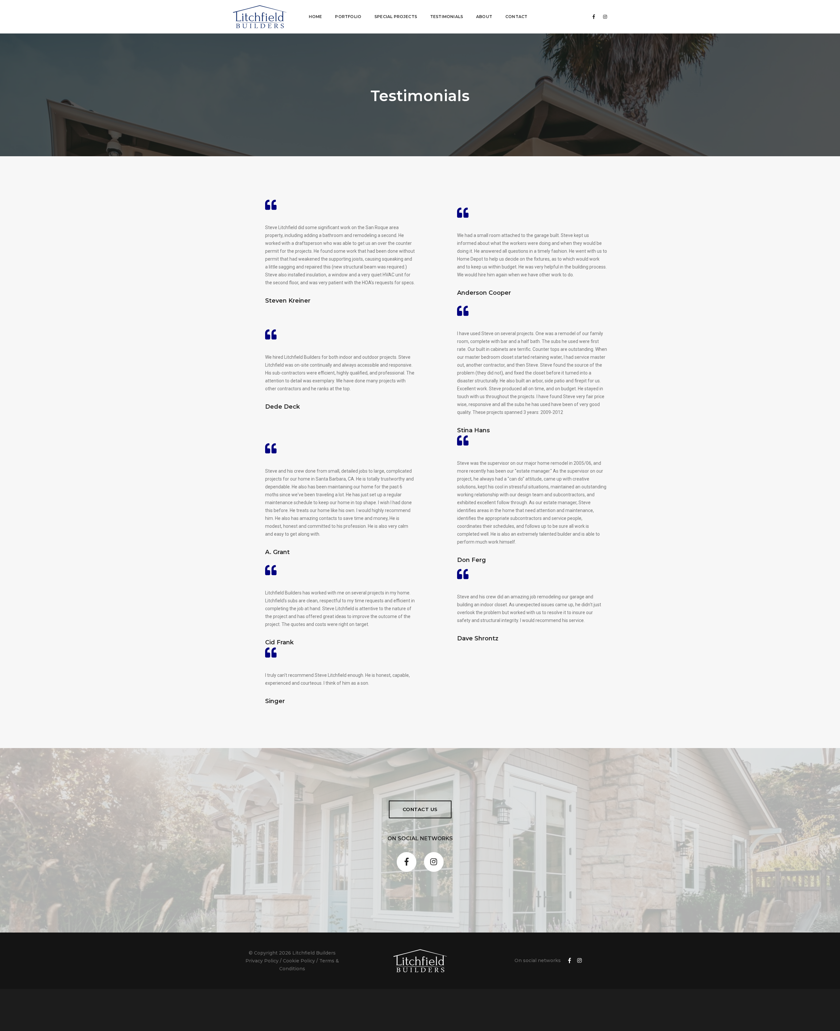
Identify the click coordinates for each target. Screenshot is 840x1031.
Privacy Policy (262, 961)
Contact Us (420, 809)
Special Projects (395, 16)
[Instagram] (603, 16)
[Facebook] (593, 16)
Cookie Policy (299, 961)
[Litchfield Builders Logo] (259, 16)
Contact (516, 16)
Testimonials (446, 16)
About (484, 16)
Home (315, 16)
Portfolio (348, 16)
